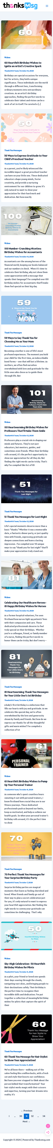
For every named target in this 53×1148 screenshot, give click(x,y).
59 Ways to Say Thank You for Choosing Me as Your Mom (21, 339)
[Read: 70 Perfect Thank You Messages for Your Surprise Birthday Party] (26, 846)
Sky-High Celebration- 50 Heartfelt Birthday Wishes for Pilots (24, 965)
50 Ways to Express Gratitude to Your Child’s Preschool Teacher (25, 157)
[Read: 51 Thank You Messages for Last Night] (26, 488)
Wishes (7, 57)
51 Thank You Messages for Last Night (25, 516)
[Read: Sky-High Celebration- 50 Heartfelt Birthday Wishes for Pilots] (26, 935)
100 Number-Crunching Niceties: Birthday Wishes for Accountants (23, 250)
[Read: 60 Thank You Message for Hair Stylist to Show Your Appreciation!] (26, 1028)
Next (26, 1121)
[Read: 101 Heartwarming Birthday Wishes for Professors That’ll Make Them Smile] (26, 399)
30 (20, 1116)
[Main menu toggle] (47, 6)
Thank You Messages (13, 150)
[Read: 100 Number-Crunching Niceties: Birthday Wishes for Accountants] (26, 220)
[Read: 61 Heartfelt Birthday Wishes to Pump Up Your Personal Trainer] (26, 753)
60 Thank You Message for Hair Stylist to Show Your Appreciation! (26, 1058)
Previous (26, 1110)
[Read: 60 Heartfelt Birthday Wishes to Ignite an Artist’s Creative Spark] (26, 34)
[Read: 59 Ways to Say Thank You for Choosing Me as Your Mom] (26, 309)
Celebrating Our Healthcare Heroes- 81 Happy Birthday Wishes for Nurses (25, 604)
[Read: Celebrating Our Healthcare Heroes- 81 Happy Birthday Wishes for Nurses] (26, 574)
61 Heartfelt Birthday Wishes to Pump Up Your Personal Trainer (25, 783)
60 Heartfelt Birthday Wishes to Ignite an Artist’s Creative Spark (22, 64)
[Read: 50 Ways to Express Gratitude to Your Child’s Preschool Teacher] (26, 127)
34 (44, 1116)
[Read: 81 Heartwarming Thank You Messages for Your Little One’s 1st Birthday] (26, 664)
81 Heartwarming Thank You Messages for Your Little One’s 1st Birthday (26, 693)
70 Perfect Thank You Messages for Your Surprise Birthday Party (24, 876)
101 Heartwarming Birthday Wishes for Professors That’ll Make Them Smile (26, 429)
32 (32, 1116)
